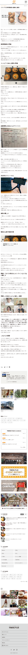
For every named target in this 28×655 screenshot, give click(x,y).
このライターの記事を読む (12, 381)
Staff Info (17, 559)
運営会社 (3, 642)
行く (17, 553)
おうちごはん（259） (5, 574)
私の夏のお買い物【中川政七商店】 (7, 398)
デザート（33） (4, 422)
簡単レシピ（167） (13, 574)
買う (3, 553)
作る (17, 550)
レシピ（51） (10, 422)
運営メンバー (4, 634)
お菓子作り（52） (16, 420)
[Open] (5, 594)
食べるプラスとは (5, 631)
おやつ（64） (4, 420)
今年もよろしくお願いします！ (8, 439)
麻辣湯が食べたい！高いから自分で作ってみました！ (16, 528)
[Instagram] (8, 598)
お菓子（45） (9, 420)
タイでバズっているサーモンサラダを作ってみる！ (16, 533)
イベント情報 (18, 556)
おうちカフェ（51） (11, 418)
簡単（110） (19, 576)
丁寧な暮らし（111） (12, 576)
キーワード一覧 (24, 581)
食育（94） (3, 578)
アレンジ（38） (4, 418)
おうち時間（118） (19, 418)
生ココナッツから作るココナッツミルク (13, 539)
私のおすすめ (4, 562)
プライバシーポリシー (6, 640)
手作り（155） (20, 574)
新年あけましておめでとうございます (9, 444)
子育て (3, 556)
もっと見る (23, 447)
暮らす (3, 550)
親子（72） (8, 578)
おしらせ (4, 566)
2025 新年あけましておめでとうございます (10, 435)
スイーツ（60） (22, 420)
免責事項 (3, 637)
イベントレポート (19, 562)
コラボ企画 (4, 559)
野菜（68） (13, 578)
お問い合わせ (6, 645)
